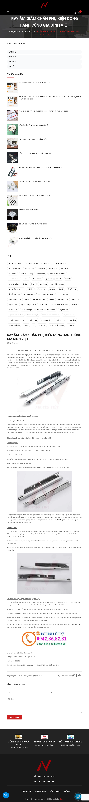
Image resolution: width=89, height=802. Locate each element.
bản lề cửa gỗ (59, 263)
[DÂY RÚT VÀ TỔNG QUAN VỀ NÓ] (12, 214)
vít (34, 325)
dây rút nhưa (37, 279)
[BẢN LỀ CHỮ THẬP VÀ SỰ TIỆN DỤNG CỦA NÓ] (12, 129)
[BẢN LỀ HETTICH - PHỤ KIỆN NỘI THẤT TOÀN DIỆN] (12, 157)
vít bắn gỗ (42, 325)
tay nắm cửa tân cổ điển (50, 315)
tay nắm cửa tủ (68, 315)
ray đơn (51, 299)
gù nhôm (49, 279)
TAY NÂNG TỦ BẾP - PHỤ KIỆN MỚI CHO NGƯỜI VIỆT (35, 196)
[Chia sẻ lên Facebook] (77, 675)
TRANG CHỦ (26, 791)
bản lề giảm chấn (63, 520)
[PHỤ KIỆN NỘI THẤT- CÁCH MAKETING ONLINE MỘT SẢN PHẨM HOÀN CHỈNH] (12, 115)
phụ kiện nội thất (32, 355)
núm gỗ (52, 289)
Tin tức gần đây (15, 74)
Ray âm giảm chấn (13, 421)
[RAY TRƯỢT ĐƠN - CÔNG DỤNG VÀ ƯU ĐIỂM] (12, 143)
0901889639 (67, 745)
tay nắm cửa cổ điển (16, 315)
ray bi (27, 299)
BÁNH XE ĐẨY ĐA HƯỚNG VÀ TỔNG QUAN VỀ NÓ (34, 181)
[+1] (79, 675)
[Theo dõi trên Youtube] (53, 781)
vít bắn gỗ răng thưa (57, 325)
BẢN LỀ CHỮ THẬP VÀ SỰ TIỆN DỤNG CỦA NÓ (33, 125)
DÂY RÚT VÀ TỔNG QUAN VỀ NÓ (29, 210)
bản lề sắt (64, 268)
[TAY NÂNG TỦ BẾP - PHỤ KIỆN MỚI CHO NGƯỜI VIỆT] (12, 200)
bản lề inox (53, 268)
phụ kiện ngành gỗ (74, 624)
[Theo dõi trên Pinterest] (44, 781)
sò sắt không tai (27, 310)
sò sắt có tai (13, 310)
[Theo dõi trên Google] (48, 781)
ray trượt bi (13, 304)
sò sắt (74, 304)
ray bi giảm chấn (39, 299)
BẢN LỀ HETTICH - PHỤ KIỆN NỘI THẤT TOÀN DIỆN (35, 153)
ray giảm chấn (15, 676)
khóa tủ (68, 279)
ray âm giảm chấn (15, 299)
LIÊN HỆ (67, 791)
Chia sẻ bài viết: (66, 676)
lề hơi (33, 284)
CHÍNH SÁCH (40, 791)
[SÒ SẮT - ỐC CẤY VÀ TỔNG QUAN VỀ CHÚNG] (12, 228)
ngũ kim (30, 289)
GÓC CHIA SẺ (55, 791)
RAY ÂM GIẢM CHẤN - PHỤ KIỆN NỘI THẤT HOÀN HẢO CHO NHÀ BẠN (40, 167)
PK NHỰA (12, 62)
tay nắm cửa (64, 310)
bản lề (11, 263)
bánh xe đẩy (41, 274)
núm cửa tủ (41, 289)
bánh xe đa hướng (27, 274)
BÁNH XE (12, 52)
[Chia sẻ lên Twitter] (73, 675)
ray (58, 294)
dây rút (26, 279)
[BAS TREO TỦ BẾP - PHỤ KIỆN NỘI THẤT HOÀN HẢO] (12, 242)
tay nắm (40, 310)
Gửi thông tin (14, 717)
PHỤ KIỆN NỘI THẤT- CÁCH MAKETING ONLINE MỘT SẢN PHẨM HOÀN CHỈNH (43, 111)
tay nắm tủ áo (46, 320)
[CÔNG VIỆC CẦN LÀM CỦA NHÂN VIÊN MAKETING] (12, 87)
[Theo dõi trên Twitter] (35, 781)
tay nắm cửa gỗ (32, 315)
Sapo (62, 799)
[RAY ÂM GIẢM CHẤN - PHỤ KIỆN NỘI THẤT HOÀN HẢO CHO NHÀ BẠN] (12, 172)
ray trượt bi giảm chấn (28, 304)
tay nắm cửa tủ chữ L (16, 320)
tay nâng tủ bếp (14, 325)
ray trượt (34, 547)
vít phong (71, 325)
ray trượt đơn (45, 304)
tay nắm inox (32, 320)
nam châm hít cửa (57, 284)
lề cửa (25, 284)
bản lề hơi (42, 268)
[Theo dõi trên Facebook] (39, 781)
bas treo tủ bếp (14, 279)
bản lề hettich (29, 268)
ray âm (59, 362)
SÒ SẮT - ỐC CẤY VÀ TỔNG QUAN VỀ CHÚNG (33, 224)
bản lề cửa (46, 263)
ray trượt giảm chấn (35, 676)
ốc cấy (61, 289)
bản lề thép (12, 274)
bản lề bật (20, 263)
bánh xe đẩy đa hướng (57, 274)
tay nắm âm (51, 310)
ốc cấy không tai (14, 294)
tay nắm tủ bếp (60, 320)
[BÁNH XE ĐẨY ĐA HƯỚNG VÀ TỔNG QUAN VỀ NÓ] (12, 186)
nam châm (43, 284)
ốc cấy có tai (72, 289)
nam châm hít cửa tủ (16, 289)
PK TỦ (11, 66)
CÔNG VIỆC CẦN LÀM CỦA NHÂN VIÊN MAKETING (34, 83)
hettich (58, 279)
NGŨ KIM (12, 57)
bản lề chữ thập (33, 263)
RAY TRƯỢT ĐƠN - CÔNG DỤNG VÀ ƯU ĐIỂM (33, 139)
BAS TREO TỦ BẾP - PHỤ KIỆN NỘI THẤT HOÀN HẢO (35, 238)
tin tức (26, 325)
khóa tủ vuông (14, 284)
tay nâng (73, 320)
